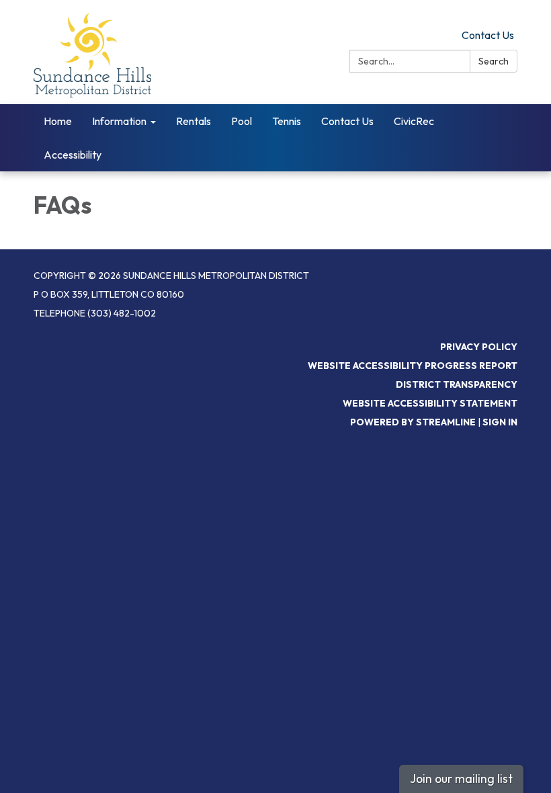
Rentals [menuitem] (193, 121)
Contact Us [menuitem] (347, 121)
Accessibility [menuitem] (72, 154)
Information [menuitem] (119, 121)
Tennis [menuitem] (286, 121)
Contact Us (488, 35)
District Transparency (456, 384)
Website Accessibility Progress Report (412, 366)
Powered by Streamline (413, 422)
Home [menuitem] (58, 121)
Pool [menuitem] (241, 121)
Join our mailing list (461, 778)
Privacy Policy (478, 347)
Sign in (499, 422)
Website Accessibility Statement (430, 403)
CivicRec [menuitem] (414, 121)
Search (493, 61)
